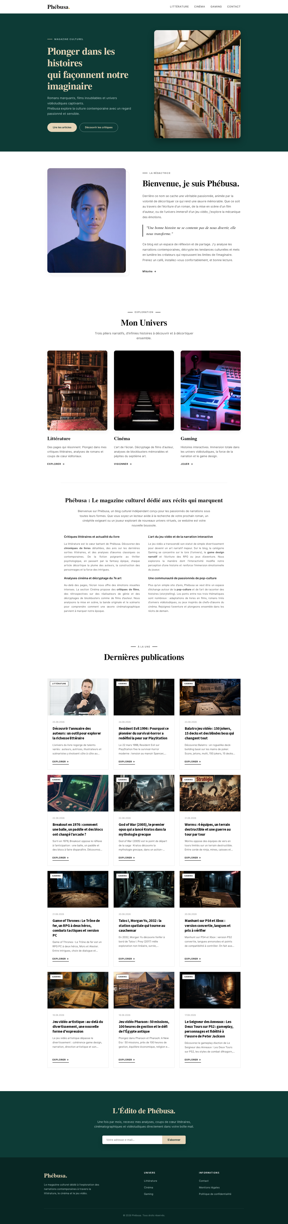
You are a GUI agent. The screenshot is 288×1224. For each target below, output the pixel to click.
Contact (234, 6)
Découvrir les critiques (98, 127)
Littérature (179, 6)
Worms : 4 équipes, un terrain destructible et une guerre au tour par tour (207, 829)
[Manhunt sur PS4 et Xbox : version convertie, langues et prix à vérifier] (210, 906)
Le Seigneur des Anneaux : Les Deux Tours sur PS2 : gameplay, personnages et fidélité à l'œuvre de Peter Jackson (209, 1029)
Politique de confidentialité (215, 1194)
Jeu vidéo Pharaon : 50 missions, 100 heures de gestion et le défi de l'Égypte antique (144, 1026)
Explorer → (60, 761)
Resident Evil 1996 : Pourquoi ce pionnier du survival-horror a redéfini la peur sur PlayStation (144, 733)
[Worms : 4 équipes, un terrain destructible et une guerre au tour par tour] (210, 810)
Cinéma (199, 6)
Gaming (216, 6)
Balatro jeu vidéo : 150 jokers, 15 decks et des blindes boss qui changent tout (209, 733)
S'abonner (174, 1139)
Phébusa (58, 6)
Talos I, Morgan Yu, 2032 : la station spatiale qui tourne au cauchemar (142, 925)
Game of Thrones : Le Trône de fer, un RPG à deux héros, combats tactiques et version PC (76, 928)
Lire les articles (62, 127)
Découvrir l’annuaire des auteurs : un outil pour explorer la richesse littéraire (76, 733)
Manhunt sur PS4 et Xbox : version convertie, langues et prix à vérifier (207, 925)
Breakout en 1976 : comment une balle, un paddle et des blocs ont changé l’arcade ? (77, 829)
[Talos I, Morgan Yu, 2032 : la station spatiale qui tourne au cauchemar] (144, 906)
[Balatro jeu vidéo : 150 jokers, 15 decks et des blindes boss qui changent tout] (210, 714)
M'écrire (149, 271)
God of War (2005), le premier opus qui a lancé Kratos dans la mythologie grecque (142, 829)
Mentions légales (209, 1187)
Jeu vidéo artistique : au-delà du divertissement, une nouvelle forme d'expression (77, 1026)
